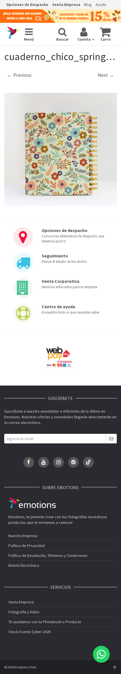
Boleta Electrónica (23, 565)
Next (106, 75)
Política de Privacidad (26, 545)
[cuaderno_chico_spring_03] (60, 149)
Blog (88, 4)
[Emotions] (13, 33)
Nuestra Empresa (22, 535)
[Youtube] (43, 462)
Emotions (32, 502)
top (114, 667)
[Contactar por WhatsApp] (101, 654)
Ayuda (101, 4)
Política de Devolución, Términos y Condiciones (48, 555)
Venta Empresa (66, 4)
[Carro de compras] (105, 32)
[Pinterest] (73, 462)
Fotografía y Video (23, 611)
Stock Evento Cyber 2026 (29, 631)
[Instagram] (58, 462)
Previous (19, 75)
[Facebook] (28, 462)
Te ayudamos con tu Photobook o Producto (44, 621)
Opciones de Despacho (27, 4)
